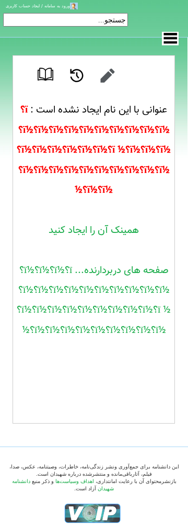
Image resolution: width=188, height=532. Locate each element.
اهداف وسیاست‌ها (74, 481)
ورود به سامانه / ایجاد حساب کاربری (38, 5)
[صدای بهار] (92, 513)
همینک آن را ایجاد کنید (94, 230)
